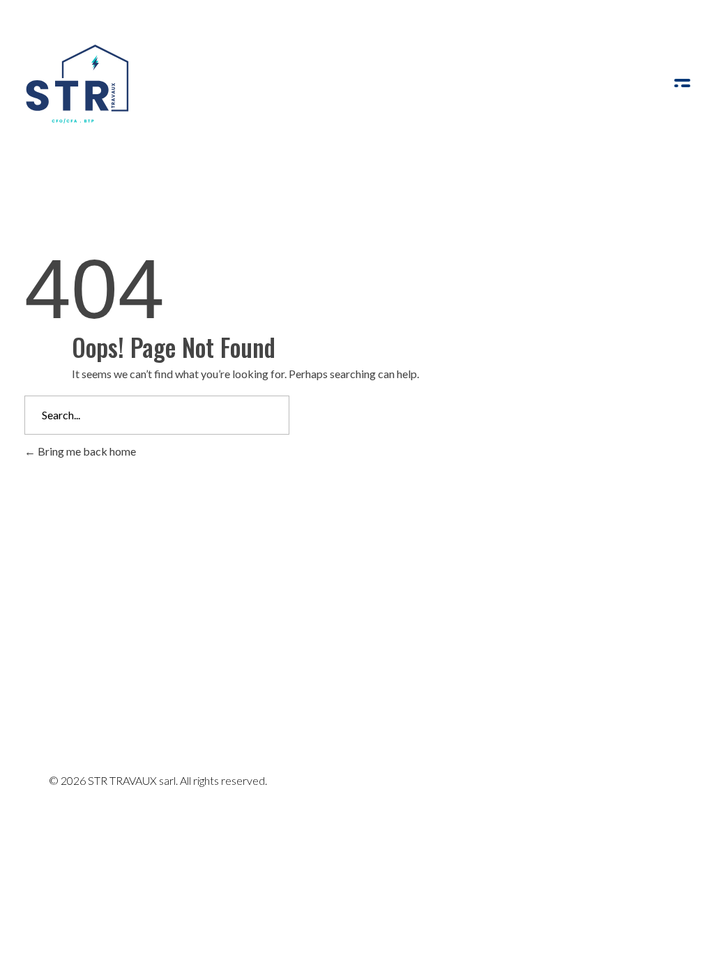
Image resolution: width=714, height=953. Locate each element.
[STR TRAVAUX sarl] (76, 84)
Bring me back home (86, 451)
